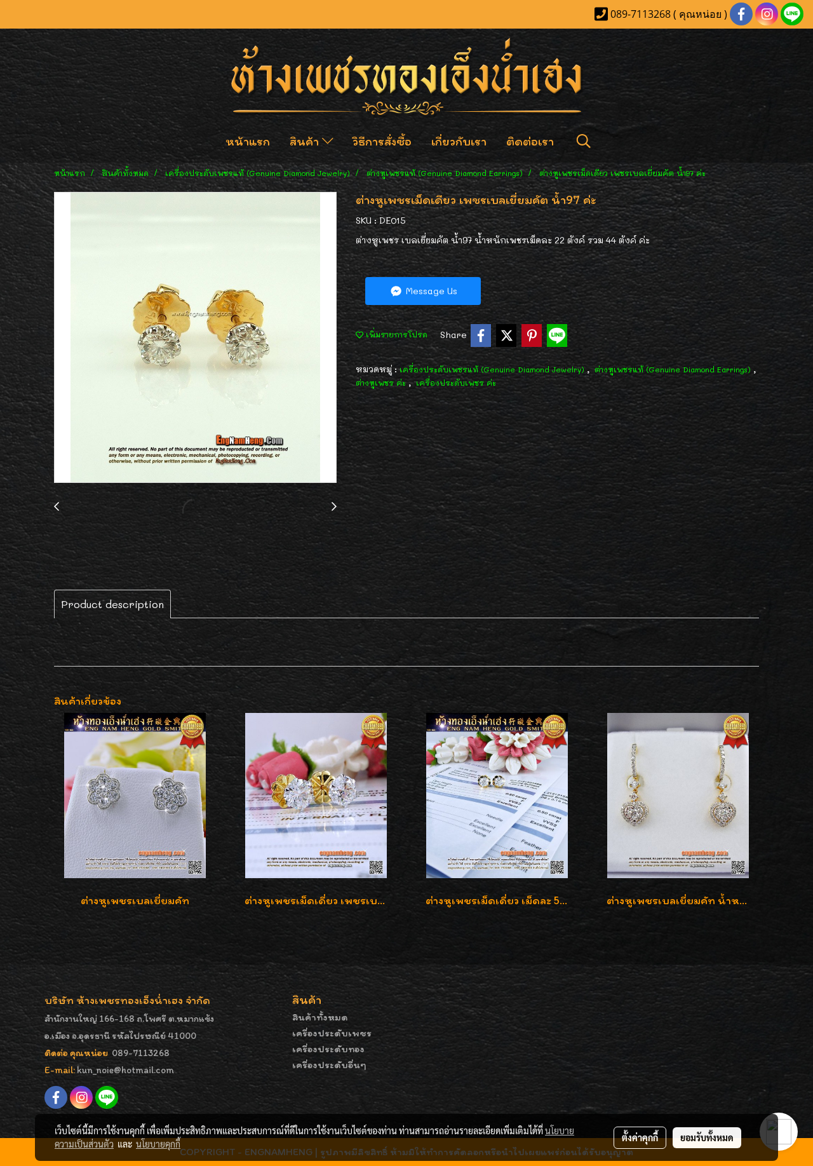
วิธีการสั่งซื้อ (382, 141)
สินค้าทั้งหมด (320, 1017)
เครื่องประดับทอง (328, 1049)
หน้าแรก (247, 141)
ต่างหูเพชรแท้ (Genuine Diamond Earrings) (674, 369)
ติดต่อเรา (530, 141)
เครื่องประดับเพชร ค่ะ (456, 382)
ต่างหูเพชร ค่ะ (382, 382)
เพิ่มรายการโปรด (395, 334)
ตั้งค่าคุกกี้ (640, 1137)
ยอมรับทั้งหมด (707, 1137)
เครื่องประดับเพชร (332, 1033)
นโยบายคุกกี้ (158, 1143)
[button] (584, 141)
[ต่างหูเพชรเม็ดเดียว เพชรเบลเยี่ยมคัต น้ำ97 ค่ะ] (195, 338)
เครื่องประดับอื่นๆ (329, 1065)
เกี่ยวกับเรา (459, 141)
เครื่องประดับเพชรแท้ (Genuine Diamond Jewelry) (493, 369)
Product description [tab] (112, 604)
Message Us (430, 291)
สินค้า (306, 141)
